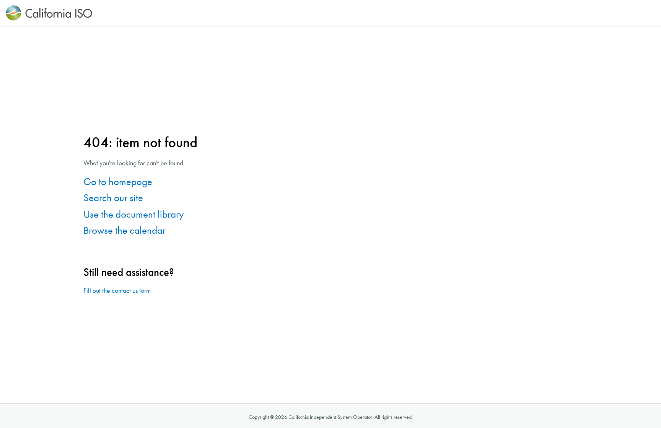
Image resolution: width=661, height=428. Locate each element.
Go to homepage (117, 182)
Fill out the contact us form (117, 291)
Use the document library (133, 214)
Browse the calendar (124, 230)
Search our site (113, 198)
